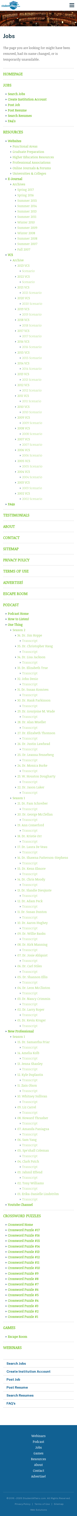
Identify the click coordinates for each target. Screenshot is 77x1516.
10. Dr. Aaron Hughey (32, 923)
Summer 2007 (27, 244)
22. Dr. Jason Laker (30, 787)
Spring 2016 (25, 195)
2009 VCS (23, 417)
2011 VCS (23, 396)
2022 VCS (23, 276)
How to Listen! (18, 619)
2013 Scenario (31, 379)
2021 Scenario (32, 292)
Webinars (12, 1347)
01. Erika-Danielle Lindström (38, 1194)
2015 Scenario (32, 358)
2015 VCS (23, 352)
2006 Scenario (32, 455)
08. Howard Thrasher (32, 1118)
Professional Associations (32, 162)
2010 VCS (23, 406)
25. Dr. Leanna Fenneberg (35, 755)
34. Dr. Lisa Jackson (31, 657)
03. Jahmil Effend (29, 1172)
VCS (10, 255)
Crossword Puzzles (22, 1215)
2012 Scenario (32, 390)
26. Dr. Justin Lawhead (33, 744)
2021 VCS (23, 287)
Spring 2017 (25, 189)
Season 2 (19, 630)
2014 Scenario (32, 368)
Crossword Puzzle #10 (24, 1268)
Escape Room (15, 593)
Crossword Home (20, 1224)
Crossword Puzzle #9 (23, 1273)
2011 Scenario (31, 401)
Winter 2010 (26, 222)
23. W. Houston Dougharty (36, 776)
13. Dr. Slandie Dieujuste (34, 890)
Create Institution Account (27, 99)
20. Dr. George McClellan (35, 814)
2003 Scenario (32, 488)
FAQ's (12, 121)
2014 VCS (23, 363)
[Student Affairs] (11, 5)
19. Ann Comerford (30, 825)
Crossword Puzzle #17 (24, 1230)
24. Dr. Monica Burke (32, 765)
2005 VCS (23, 461)
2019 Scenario (32, 314)
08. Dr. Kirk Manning (32, 944)
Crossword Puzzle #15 (24, 1241)
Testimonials (16, 515)
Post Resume (17, 110)
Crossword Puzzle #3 (23, 1306)
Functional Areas (25, 146)
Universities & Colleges (29, 173)
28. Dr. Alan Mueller (31, 722)
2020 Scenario (32, 303)
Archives (19, 184)
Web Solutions (38, 1509)
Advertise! (13, 582)
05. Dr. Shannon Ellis (32, 977)
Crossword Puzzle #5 (23, 1295)
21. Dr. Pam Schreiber (32, 803)
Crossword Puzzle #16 (24, 1235)
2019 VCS (23, 309)
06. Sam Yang (27, 1139)
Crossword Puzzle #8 (23, 1279)
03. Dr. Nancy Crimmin (33, 999)
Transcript (30, 640)
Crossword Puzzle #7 (23, 1284)
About (9, 526)
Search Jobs (16, 94)
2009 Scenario (32, 423)
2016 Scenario (32, 347)
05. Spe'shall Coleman (33, 1150)
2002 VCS (23, 493)
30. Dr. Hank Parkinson (34, 700)
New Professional (21, 1031)
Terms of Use (16, 571)
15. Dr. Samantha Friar (33, 1042)
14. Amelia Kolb (28, 1053)
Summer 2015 (27, 200)
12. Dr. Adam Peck (30, 901)
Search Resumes (20, 115)
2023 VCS (23, 265)
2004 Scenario (32, 477)
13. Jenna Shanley (30, 1063)
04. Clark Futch (28, 1161)
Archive (18, 260)
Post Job (14, 105)
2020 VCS (23, 298)
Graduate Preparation (28, 152)
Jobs (7, 85)
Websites (14, 141)
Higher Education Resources (33, 157)
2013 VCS (23, 374)
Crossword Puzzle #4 (23, 1300)
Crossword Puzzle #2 (23, 1311)
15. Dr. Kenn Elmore (31, 868)
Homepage (13, 74)
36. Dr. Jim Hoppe (29, 635)
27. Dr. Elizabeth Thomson (36, 733)
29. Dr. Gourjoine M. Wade (36, 711)
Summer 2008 (27, 238)
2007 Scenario (32, 444)
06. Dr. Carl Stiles (29, 966)
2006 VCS (23, 450)
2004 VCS (23, 471)
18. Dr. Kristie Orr (29, 836)
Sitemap (11, 548)
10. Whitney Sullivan (32, 1096)
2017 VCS (23, 331)
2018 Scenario (32, 325)
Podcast (11, 604)
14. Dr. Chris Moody (31, 879)
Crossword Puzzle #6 (23, 1289)
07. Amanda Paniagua (33, 1129)
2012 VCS (23, 385)
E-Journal (15, 179)
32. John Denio (27, 679)
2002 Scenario (32, 499)
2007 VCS (23, 439)
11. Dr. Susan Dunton (32, 912)
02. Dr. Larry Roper (30, 1009)
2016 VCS (23, 341)
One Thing (15, 624)
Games (9, 1327)
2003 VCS (23, 482)
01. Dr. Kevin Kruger (31, 1020)
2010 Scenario (32, 412)
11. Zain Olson (27, 1085)
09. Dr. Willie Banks (31, 933)
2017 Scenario (32, 336)
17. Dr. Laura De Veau (32, 847)
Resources (13, 132)
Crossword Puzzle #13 (23, 1251)
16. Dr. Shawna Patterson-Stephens (42, 857)
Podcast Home (18, 613)
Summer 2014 (27, 206)
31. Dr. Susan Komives (33, 689)
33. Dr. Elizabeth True (32, 668)
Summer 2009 (27, 227)
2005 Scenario (32, 466)
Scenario (28, 271)
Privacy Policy (16, 560)
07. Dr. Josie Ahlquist (32, 955)
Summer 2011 (26, 216)
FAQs (11, 504)
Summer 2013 (27, 211)
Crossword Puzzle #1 (23, 1316)
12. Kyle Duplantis (30, 1074)
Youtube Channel (20, 1204)
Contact (11, 537)
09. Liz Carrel (26, 1107)
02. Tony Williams (30, 1183)
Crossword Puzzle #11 (23, 1262)
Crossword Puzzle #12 (24, 1257)
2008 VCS (23, 428)
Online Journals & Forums (32, 168)
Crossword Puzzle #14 (24, 1246)
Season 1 (19, 798)
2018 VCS (23, 320)
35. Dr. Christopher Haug (35, 646)
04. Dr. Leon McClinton (33, 988)
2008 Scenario (32, 434)
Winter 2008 (26, 233)
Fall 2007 (23, 249)
